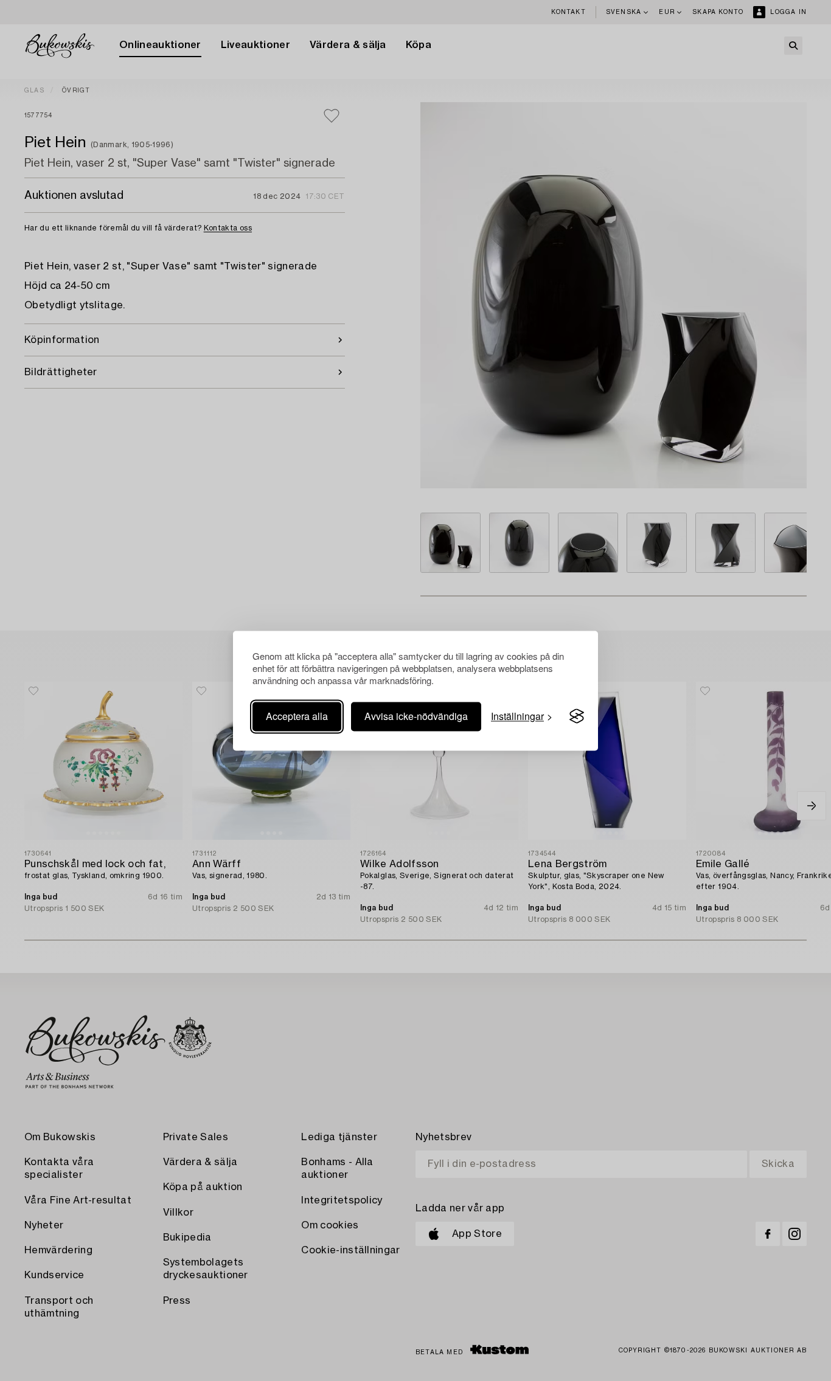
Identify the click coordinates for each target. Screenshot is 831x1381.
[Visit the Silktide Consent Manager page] (576, 716)
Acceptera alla (297, 716)
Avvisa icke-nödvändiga (416, 716)
